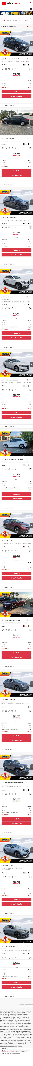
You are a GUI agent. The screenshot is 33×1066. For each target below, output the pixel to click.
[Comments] (30, 69)
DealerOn (12, 1050)
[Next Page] (22, 1005)
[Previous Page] (20, 1005)
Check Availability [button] (16, 96)
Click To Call (16, 92)
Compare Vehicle (9, 105)
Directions (15, 9)
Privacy (20, 1050)
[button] (6, 9)
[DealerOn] (5, 1048)
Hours (11, 1051)
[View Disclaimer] (15, 68)
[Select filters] (28, 26)
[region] (16, 84)
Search (26, 20)
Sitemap (17, 1050)
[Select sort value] (30, 26)
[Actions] (30, 59)
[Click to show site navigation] (31, 9)
